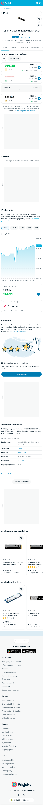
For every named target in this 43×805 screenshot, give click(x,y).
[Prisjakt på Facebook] (19, 795)
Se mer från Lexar (7, 474)
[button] (5, 13)
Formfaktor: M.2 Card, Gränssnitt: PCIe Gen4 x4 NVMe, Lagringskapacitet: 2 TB (21, 41)
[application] (21, 260)
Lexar (20, 448)
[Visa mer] (3, 67)
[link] (13, 554)
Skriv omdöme (26, 37)
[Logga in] (40, 3)
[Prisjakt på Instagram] (23, 795)
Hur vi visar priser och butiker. (24, 111)
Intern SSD (7, 8)
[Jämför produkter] (39, 24)
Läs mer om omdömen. (18, 331)
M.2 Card (21, 461)
